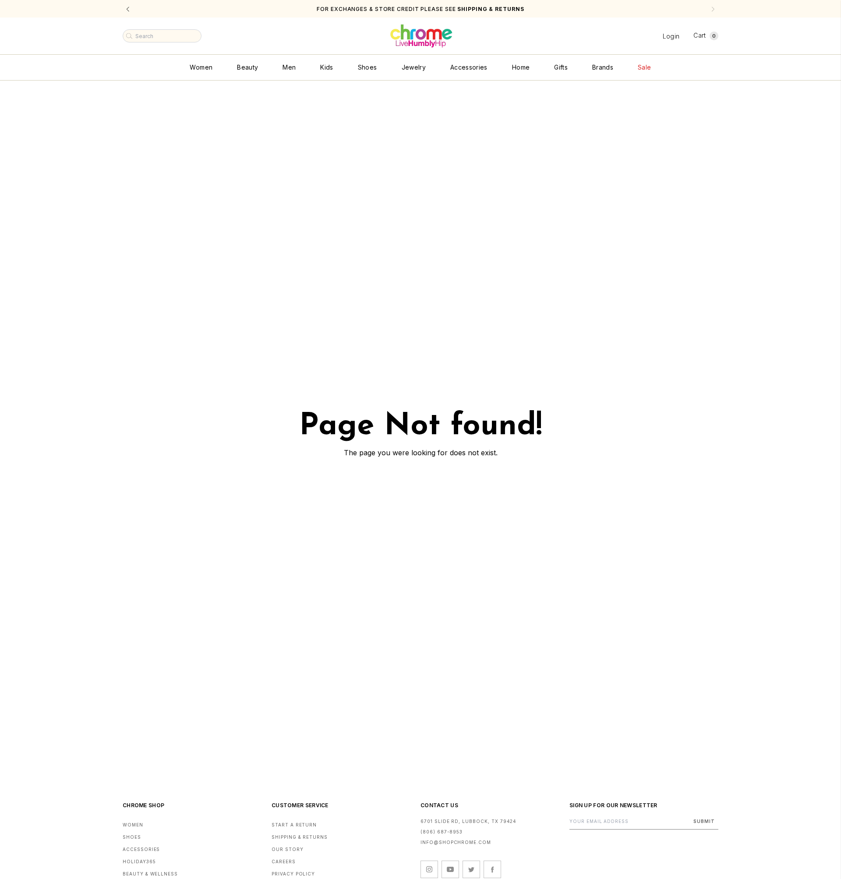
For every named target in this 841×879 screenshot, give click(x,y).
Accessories (469, 67)
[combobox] (162, 35)
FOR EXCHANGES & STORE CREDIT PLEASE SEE (420, 9)
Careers (284, 861)
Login (671, 36)
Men (289, 67)
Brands (602, 67)
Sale (644, 67)
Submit (704, 821)
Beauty (247, 67)
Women (201, 67)
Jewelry (414, 67)
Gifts (561, 67)
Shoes (367, 67)
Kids (326, 67)
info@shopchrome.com (455, 842)
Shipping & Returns (300, 837)
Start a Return (294, 824)
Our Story (288, 849)
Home (521, 67)
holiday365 (139, 861)
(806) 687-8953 (441, 831)
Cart (704, 35)
